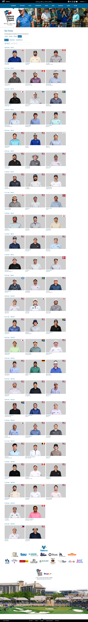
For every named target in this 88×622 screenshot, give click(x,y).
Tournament (13, 5)
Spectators (22, 5)
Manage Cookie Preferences (46, 579)
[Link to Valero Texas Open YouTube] (76, 2)
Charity (68, 5)
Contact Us (82, 1)
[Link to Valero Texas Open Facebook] (68, 2)
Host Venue (57, 620)
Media (53, 5)
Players (36, 620)
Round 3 (15, 36)
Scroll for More (6, 620)
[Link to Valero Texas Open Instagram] (72, 2)
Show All (6, 40)
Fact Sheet (31, 620)
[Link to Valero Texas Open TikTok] (74, 2)
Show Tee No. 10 (19, 40)
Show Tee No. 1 (12, 40)
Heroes (46, 5)
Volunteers (60, 5)
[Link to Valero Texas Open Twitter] (71, 2)
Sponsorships (38, 5)
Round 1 (6, 36)
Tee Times (41, 620)
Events (30, 5)
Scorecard (49, 620)
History (75, 5)
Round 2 (10, 36)
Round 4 (19, 36)
